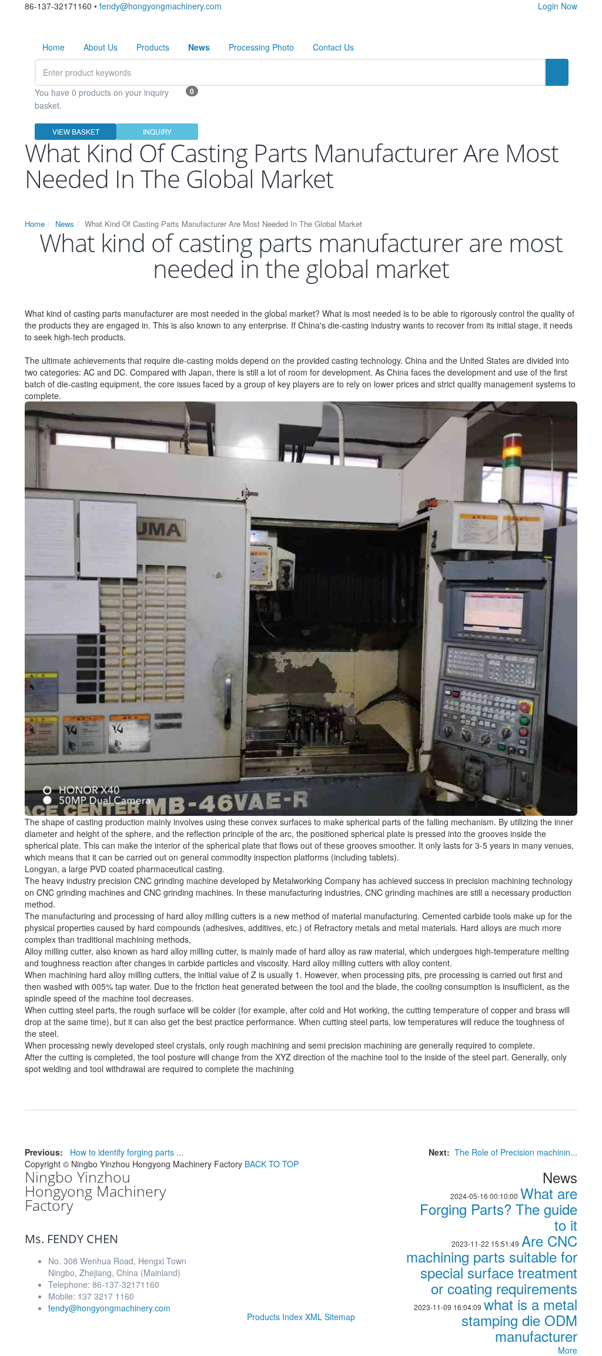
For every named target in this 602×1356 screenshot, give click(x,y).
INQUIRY (157, 131)
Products (152, 47)
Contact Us (333, 47)
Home (53, 47)
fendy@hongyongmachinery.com (160, 6)
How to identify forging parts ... (126, 1152)
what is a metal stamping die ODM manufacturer (519, 1320)
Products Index (275, 1316)
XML (313, 1316)
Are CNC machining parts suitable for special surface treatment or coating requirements (491, 1264)
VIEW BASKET (75, 131)
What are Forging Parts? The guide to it (498, 1209)
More (567, 1350)
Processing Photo (261, 47)
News (64, 223)
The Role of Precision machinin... (515, 1152)
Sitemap (340, 1316)
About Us (100, 47)
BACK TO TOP (272, 1164)
